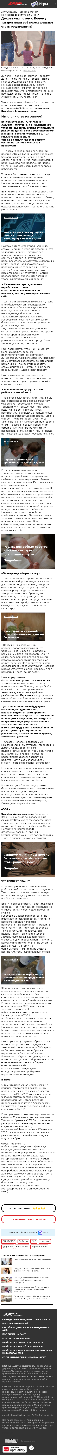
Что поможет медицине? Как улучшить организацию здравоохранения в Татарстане (31, 1289)
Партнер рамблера (27, 1441)
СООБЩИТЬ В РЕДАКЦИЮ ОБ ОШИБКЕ (24, 1357)
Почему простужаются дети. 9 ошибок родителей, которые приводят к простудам (31, 1280)
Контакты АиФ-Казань (16, 1338)
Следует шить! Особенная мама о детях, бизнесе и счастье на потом (32, 1269)
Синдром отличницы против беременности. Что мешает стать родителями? (26, 858)
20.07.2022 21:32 (9, 12)
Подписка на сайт (14, 1334)
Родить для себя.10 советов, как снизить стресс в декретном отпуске (26, 550)
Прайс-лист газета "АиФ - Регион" (23, 1342)
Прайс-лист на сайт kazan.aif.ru (23, 1346)
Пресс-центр (42, 1319)
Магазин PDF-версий (15, 1323)
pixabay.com (29, 70)
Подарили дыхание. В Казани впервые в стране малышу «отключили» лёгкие (32, 1297)
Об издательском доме (17, 1319)
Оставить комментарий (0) (29, 1219)
